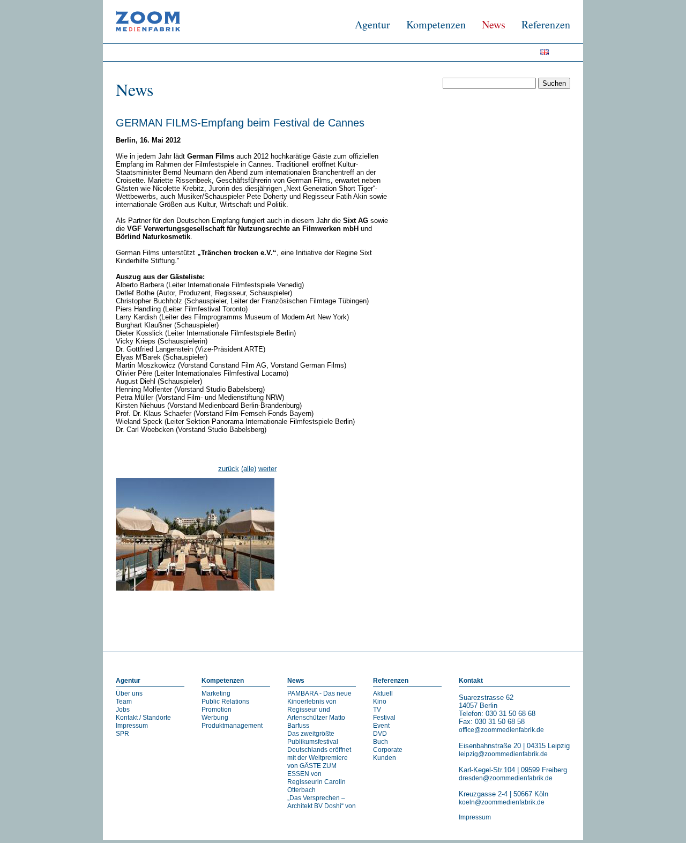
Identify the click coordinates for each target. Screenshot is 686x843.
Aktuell (383, 693)
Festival (384, 717)
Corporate (387, 750)
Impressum (132, 725)
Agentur (372, 24)
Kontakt (471, 680)
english (548, 54)
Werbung (215, 717)
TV (377, 709)
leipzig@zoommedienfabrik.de (503, 754)
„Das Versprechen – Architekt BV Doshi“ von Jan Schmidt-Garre (321, 806)
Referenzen (545, 24)
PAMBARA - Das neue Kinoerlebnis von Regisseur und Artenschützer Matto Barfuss (319, 709)
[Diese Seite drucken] (120, 613)
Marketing (216, 693)
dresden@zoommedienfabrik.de (506, 778)
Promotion (217, 709)
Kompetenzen (436, 24)
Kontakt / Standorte (143, 717)
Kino (379, 701)
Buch (380, 741)
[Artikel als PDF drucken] (130, 613)
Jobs (123, 709)
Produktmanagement (232, 725)
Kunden (384, 758)
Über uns (129, 693)
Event (381, 725)
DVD (380, 733)
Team (124, 701)
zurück (228, 469)
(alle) (248, 469)
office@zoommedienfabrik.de (501, 730)
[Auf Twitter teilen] (566, 613)
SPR (122, 733)
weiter (267, 469)
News (493, 24)
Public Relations (225, 701)
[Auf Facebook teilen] (555, 613)
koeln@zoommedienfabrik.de (502, 802)
